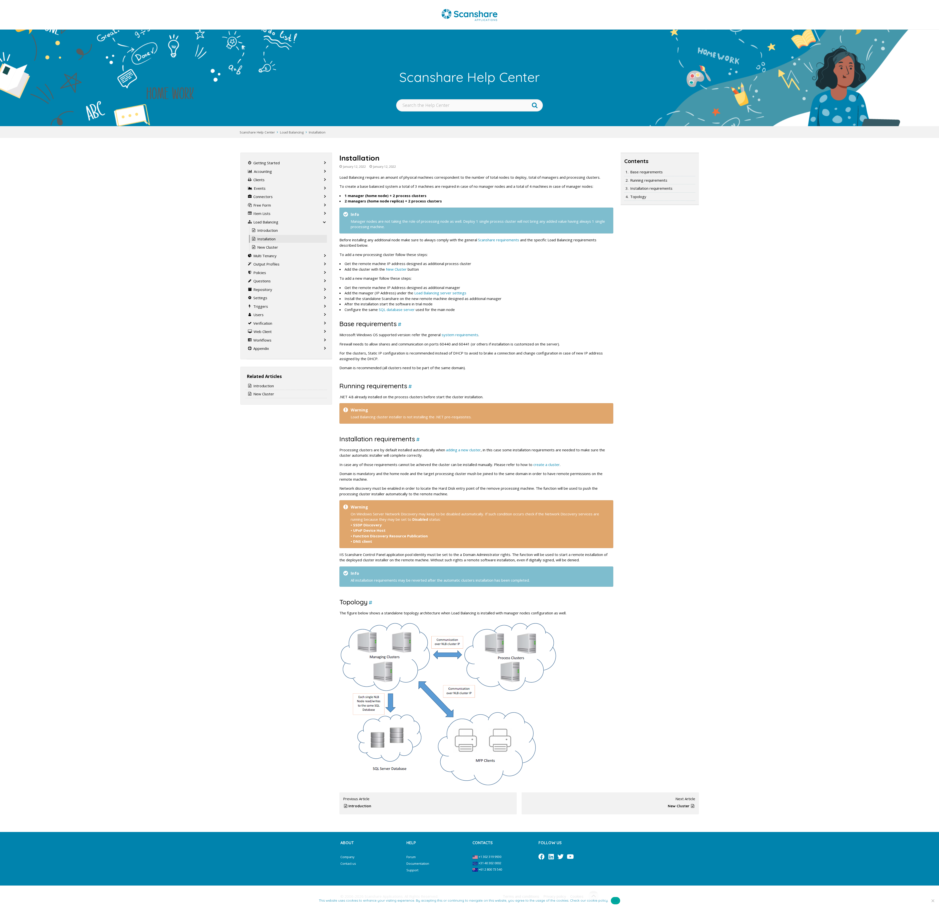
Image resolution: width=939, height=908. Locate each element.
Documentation (417, 863)
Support (412, 870)
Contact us (348, 863)
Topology (638, 196)
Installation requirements (651, 188)
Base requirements (646, 171)
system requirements (460, 334)
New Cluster (396, 269)
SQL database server (397, 309)
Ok (615, 900)
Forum (411, 857)
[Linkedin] (551, 856)
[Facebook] (541, 856)
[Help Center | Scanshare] (469, 14)
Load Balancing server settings (440, 292)
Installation (317, 132)
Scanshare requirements (498, 239)
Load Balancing (292, 132)
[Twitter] (561, 856)
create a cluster (546, 464)
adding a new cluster (463, 449)
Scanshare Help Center (257, 132)
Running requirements (648, 180)
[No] (932, 900)
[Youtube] (570, 856)
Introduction (359, 806)
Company (347, 857)
